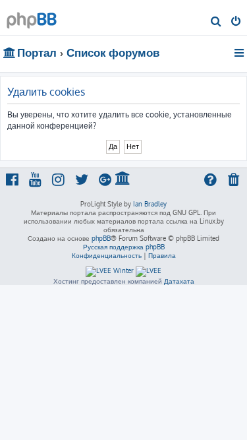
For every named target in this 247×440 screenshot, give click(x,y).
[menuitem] (216, 22)
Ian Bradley (150, 204)
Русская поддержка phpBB (124, 247)
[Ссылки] (240, 53)
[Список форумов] (32, 16)
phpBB (101, 238)
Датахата (179, 281)
